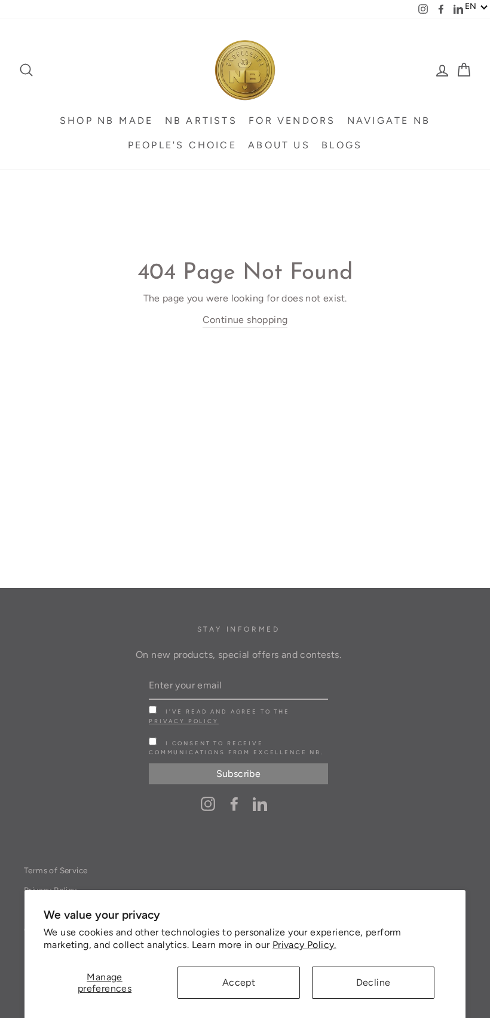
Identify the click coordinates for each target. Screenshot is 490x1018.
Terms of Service (55, 870)
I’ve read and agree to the (219, 716)
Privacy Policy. (304, 944)
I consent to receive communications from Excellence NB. (236, 747)
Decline (373, 982)
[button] (476, 6)
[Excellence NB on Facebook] (234, 803)
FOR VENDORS (292, 120)
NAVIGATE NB (388, 120)
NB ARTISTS (201, 120)
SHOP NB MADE (106, 120)
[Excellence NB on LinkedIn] (260, 803)
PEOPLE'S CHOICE (182, 145)
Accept (238, 982)
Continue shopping (245, 319)
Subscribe (238, 773)
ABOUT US (279, 145)
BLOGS (341, 145)
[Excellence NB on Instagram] (208, 803)
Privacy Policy (184, 721)
